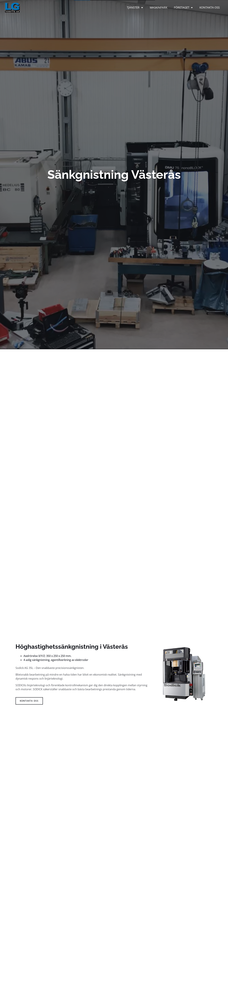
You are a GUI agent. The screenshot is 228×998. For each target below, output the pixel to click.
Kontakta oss (209, 7)
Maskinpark (158, 7)
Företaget (181, 7)
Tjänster (133, 7)
